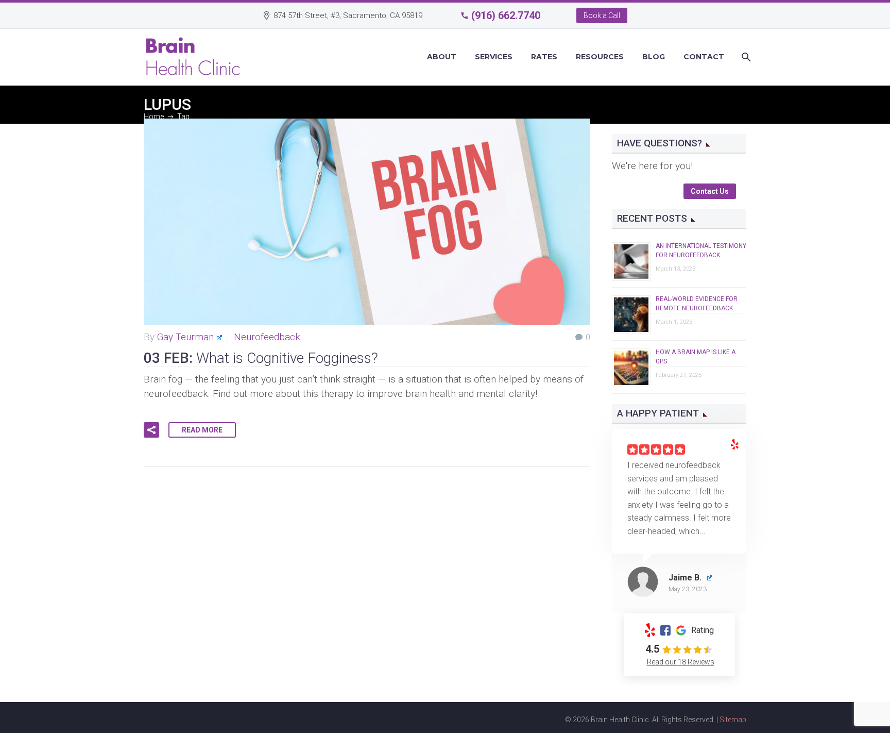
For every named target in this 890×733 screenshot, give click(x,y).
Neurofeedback (267, 337)
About (441, 56)
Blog (653, 56)
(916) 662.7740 (505, 15)
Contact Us (710, 191)
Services (493, 56)
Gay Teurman (185, 337)
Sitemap (733, 719)
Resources (600, 56)
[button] (151, 430)
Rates (544, 56)
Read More (202, 430)
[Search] (745, 57)
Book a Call (602, 15)
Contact (703, 56)
